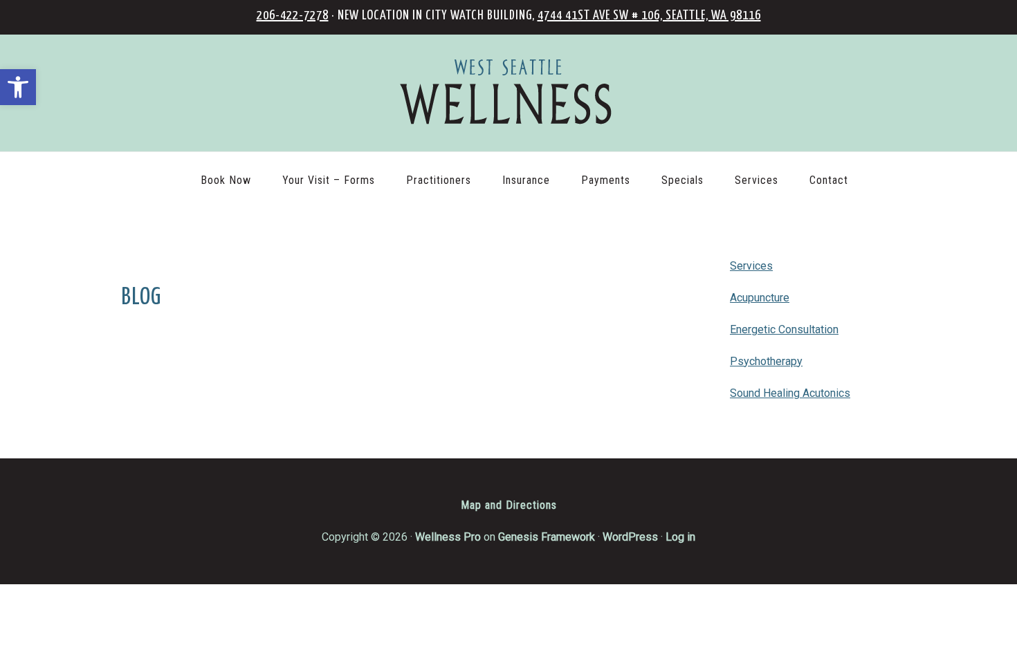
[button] (18, 87)
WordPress (630, 536)
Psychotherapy (766, 361)
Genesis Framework (546, 536)
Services (751, 265)
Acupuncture (759, 297)
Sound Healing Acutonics (790, 393)
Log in (680, 536)
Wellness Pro (448, 536)
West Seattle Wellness (508, 93)
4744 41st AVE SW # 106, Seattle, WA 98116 (649, 15)
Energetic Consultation (784, 329)
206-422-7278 (293, 15)
